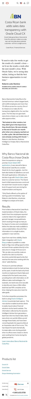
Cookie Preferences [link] (6, 386)
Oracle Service (6, 370)
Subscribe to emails (6, 389)
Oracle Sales (19, 177)
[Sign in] (24, 3)
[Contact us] (28, 3)
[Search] (18, 3)
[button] (3, 3)
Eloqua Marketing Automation (11, 373)
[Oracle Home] (7, 3)
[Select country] (21, 3)
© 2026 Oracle (5, 383)
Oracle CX (5, 364)
